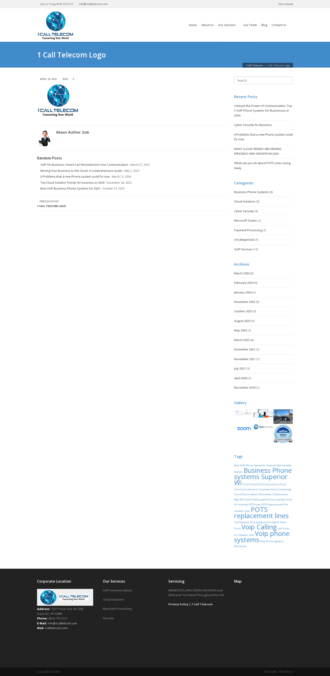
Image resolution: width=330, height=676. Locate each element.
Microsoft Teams (245, 220)
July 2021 (240, 368)
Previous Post (51, 204)
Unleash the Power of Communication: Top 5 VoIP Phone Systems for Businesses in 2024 (263, 110)
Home (193, 25)
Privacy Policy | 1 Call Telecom (190, 604)
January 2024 (243, 292)
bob (65, 79)
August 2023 (242, 321)
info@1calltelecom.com (93, 4)
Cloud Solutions (244, 201)
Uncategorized (244, 240)
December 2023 (244, 302)
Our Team (250, 25)
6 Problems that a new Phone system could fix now (75, 176)
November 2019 (244, 387)
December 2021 (244, 349)
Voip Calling (259, 526)
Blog (264, 25)
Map (236, 499)
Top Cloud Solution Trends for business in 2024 (72, 183)
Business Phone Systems (251, 192)
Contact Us (279, 25)
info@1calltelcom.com (62, 623)
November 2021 (244, 359)
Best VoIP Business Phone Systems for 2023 (70, 188)
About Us (207, 25)
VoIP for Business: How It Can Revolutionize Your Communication (84, 165)
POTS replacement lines (261, 512)
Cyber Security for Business (253, 125)
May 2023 (240, 330)
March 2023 (242, 340)
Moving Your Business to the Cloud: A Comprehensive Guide (81, 171)
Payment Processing (248, 230)
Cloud (245, 484)
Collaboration (280, 494)
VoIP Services (243, 249)
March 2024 (242, 273)
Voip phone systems (262, 536)
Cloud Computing (280, 489)
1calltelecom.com (56, 628)
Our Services (227, 25)
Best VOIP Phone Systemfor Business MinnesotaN (262, 465)
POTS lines (255, 504)
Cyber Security (244, 211)
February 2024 (243, 283)
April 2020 (240, 378)
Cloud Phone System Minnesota (252, 494)
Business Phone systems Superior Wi (263, 476)
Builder (238, 471)
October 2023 (243, 311)
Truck (237, 528)
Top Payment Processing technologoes (256, 522)
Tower (283, 522)
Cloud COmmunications (264, 484)
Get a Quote (285, 4)
